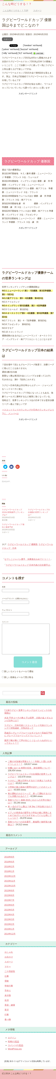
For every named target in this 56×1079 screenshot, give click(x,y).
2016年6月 (9, 862)
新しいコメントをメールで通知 (18, 671)
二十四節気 (10, 971)
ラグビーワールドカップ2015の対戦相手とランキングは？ (13, 512)
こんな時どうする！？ (17, 4)
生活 (7, 1000)
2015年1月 (9, 929)
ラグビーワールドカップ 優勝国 (22, 544)
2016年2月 (9, 866)
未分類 (8, 995)
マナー (8, 966)
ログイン (12, 1038)
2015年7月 (9, 900)
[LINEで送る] (38, 53)
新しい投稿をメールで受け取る (18, 677)
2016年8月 (9, 857)
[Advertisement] (28, 123)
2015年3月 (9, 919)
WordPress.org (15, 1049)
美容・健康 (10, 1005)
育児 (7, 1010)
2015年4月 (9, 914)
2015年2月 (9, 924)
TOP (15, 10)
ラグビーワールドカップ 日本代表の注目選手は (28, 565)
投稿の (13, 1041)
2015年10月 (9, 886)
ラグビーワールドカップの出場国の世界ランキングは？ (39, 512)
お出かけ (9, 957)
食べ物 (8, 1019)
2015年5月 (9, 910)
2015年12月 (9, 876)
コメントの (15, 1045)
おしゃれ (9, 952)
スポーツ (7, 39)
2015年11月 (9, 881)
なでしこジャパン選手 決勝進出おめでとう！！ (27, 559)
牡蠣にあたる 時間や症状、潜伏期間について (29, 768)
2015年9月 (9, 890)
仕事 (7, 976)
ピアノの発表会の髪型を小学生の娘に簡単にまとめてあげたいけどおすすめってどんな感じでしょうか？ (30, 815)
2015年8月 (9, 895)
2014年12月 (9, 934)
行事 (7, 1015)
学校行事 (9, 986)
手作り (8, 990)
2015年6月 (9, 905)
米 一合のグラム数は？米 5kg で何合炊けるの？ (30, 806)
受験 (7, 981)
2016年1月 (9, 871)
